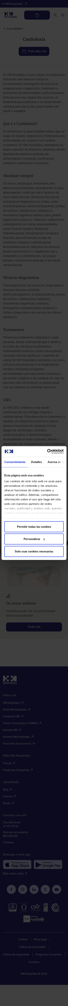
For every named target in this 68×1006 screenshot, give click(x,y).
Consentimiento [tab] (15, 461)
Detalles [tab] (36, 461)
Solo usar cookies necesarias (34, 551)
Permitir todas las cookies (34, 526)
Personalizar (32, 539)
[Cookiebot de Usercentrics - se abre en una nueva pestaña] (48, 451)
